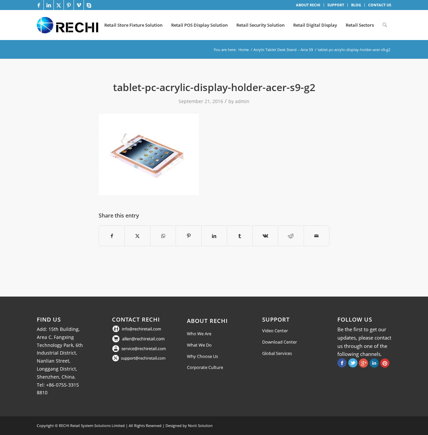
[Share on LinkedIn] (214, 236)
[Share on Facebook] (111, 236)
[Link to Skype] (89, 5)
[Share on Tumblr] (239, 236)
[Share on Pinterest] (188, 236)
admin (242, 101)
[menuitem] (308, 5)
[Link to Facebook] (38, 5)
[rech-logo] (69, 25)
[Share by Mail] (316, 236)
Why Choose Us (202, 356)
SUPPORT (335, 4)
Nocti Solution (200, 425)
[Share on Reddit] (290, 236)
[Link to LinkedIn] (49, 5)
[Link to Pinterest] (69, 5)
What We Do (199, 345)
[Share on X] (137, 236)
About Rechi (207, 321)
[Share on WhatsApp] (163, 236)
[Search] (384, 25)
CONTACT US (379, 4)
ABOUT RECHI (308, 4)
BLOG (356, 4)
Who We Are (199, 334)
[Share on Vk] (265, 236)
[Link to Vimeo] (79, 5)
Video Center (275, 331)
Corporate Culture (205, 367)
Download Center (279, 342)
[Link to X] (59, 5)
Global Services (277, 353)
